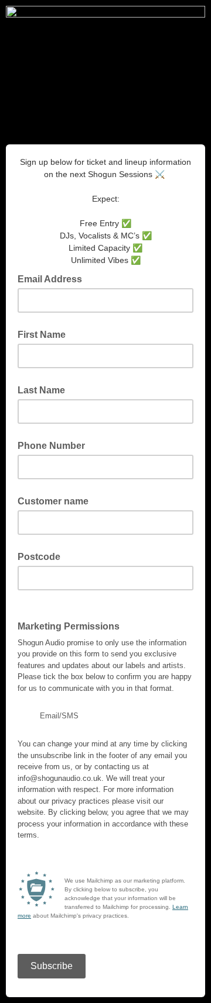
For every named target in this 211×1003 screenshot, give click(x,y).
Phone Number (51, 446)
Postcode (39, 557)
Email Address (53, 278)
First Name (42, 335)
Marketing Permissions (72, 625)
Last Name (41, 390)
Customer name (53, 501)
